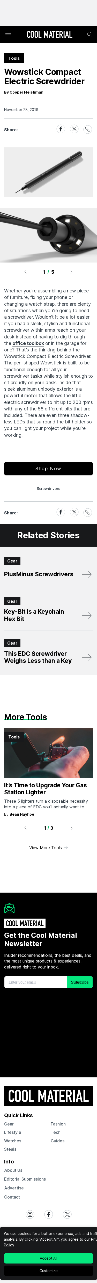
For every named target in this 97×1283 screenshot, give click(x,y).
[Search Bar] (90, 34)
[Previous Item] (25, 272)
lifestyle (12, 1132)
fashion (58, 1124)
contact (12, 1197)
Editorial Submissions (25, 1179)
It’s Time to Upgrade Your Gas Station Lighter (45, 789)
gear (9, 1124)
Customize (49, 1270)
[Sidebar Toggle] (8, 34)
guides (57, 1140)
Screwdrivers (48, 488)
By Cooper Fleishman (23, 92)
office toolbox (28, 343)
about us (13, 1170)
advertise (14, 1187)
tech (56, 1132)
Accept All (48, 1258)
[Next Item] (71, 272)
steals (10, 1149)
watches (12, 1140)
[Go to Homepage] (50, 35)
